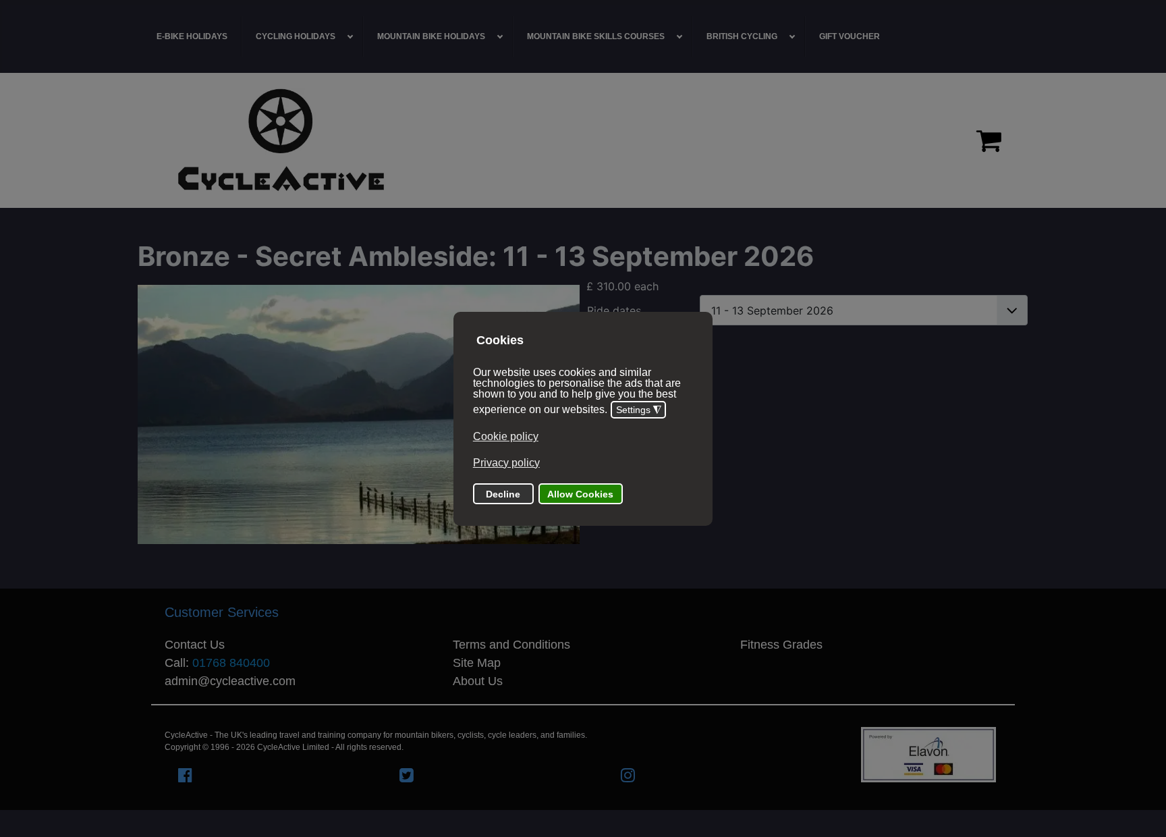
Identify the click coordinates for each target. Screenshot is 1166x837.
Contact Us (195, 644)
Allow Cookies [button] (580, 494)
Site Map (477, 663)
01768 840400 (231, 663)
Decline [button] (503, 494)
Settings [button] (638, 410)
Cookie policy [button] (505, 437)
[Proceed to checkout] (988, 140)
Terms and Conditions (511, 644)
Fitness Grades (781, 644)
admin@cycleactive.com (230, 681)
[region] (583, 140)
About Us (478, 681)
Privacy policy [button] (506, 462)
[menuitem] (192, 36)
